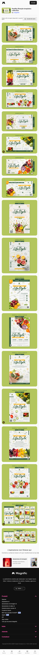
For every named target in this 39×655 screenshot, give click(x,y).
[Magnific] (3, 2)
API (3, 617)
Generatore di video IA (8, 606)
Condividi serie (31, 19)
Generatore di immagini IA (9, 604)
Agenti (5, 615)
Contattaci (5, 637)
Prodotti (4, 596)
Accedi (33, 3)
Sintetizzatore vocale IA (9, 608)
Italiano (19, 588)
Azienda (4, 631)
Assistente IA (5, 601)
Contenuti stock (6, 610)
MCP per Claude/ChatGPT (11, 613)
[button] (19, 588)
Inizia (3, 626)
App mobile (5, 619)
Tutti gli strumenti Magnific (9, 621)
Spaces (4, 599)
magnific (16, 12)
